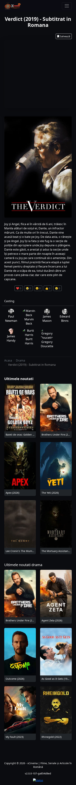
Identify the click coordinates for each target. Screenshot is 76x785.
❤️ (18, 288)
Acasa (8, 360)
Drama (20, 360)
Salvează (65, 36)
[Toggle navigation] (67, 5)
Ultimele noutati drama (23, 564)
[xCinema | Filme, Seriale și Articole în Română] (12, 5)
